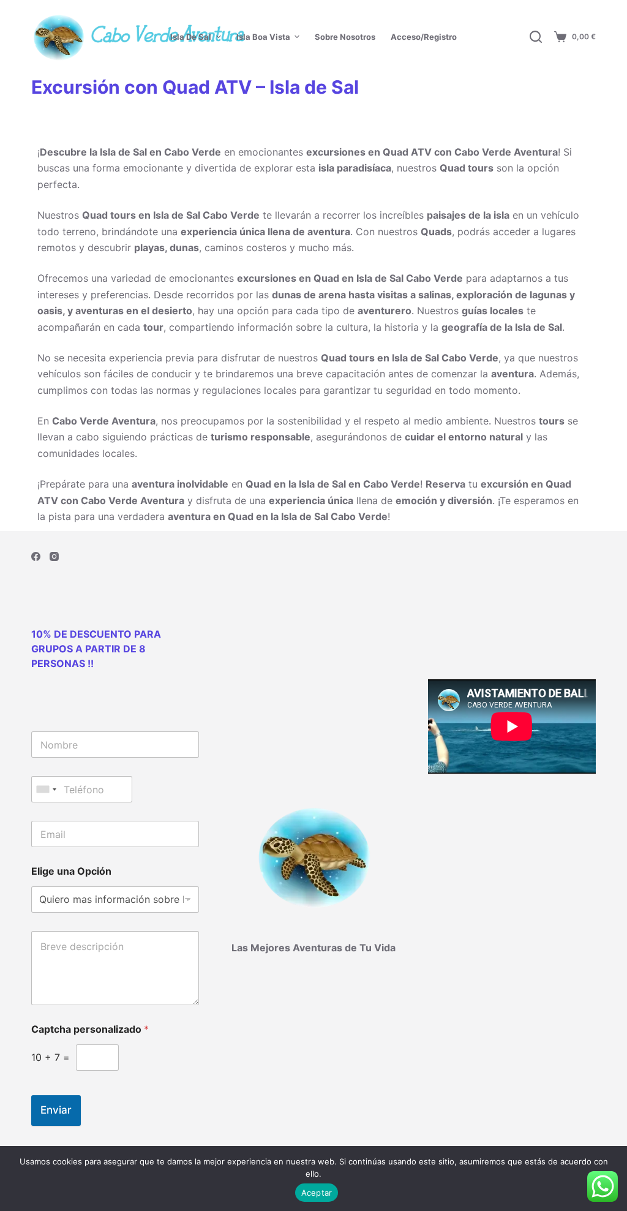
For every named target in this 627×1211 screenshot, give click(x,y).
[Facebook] (35, 556)
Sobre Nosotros (345, 37)
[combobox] (46, 789)
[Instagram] (54, 556)
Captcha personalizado (90, 1029)
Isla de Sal (190, 37)
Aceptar (316, 1193)
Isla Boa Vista (263, 37)
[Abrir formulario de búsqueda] (536, 37)
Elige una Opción (71, 871)
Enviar (56, 1110)
